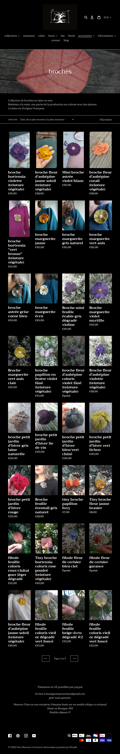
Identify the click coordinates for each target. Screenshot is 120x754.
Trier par (12, 120)
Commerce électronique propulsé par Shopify (54, 747)
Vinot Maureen (24, 747)
